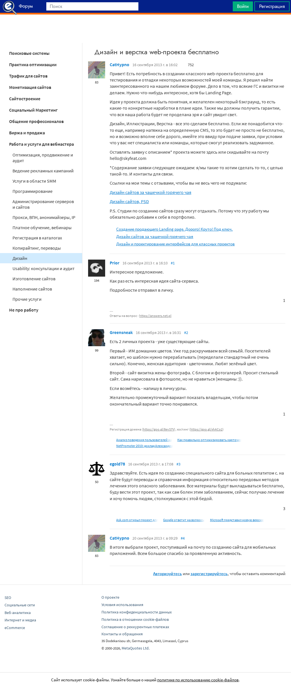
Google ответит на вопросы (184, 520)
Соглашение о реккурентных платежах (135, 626)
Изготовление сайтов (34, 278)
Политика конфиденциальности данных (136, 612)
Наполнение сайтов (32, 289)
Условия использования (122, 604)
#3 (178, 464)
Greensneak (121, 332)
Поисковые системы (29, 53)
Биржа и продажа (27, 132)
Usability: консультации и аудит (43, 268)
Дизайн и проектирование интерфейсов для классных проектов (175, 244)
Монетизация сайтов (30, 87)
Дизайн (20, 258)
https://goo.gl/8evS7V (158, 429)
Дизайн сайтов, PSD (129, 201)
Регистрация (272, 6)
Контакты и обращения (122, 633)
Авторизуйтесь (167, 573)
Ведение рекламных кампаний (43, 171)
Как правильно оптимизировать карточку (209, 440)
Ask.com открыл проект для (137, 520)
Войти (243, 6)
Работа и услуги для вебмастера (41, 144)
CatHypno (119, 64)
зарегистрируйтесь (209, 573)
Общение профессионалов (36, 121)
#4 (183, 538)
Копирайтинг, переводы (37, 248)
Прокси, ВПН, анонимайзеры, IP (44, 217)
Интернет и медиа (20, 620)
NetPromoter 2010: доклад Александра (144, 446)
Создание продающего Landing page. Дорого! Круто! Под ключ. (174, 229)
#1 (173, 263)
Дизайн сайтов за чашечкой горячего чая (150, 192)
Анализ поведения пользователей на (144, 440)
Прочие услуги (27, 299)
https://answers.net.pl (155, 316)
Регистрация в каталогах (37, 238)
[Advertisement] (145, 28)
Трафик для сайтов (28, 76)
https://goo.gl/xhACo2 (206, 429)
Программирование (33, 191)
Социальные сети (20, 604)
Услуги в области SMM (34, 181)
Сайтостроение (24, 98)
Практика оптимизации (33, 64)
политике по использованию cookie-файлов (198, 679)
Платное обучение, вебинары (42, 227)
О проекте (110, 597)
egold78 (117, 464)
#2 (186, 332)
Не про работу (23, 310)
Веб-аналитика (18, 612)
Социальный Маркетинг (33, 110)
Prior (114, 263)
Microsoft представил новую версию (237, 520)
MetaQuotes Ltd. (135, 648)
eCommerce (15, 627)
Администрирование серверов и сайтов (43, 204)
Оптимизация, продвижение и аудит (43, 157)
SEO (8, 597)
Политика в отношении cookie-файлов (135, 619)
